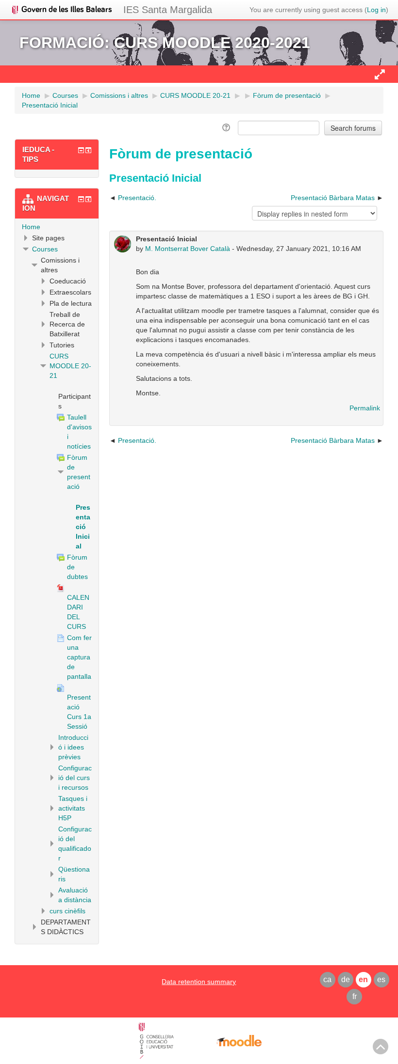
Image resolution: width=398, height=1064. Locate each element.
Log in (376, 10)
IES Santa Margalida (167, 9)
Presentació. (137, 198)
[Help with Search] (227, 127)
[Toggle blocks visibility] (379, 74)
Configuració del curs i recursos (75, 777)
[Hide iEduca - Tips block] (81, 150)
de (345, 979)
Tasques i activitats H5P (72, 808)
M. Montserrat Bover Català (187, 248)
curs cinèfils (67, 911)
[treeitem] (57, 227)
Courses (45, 249)
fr (354, 996)
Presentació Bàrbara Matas (333, 198)
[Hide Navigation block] (81, 199)
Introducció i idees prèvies (73, 747)
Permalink (364, 408)
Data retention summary (199, 982)
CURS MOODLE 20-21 (70, 365)
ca (327, 979)
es (381, 979)
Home (31, 227)
